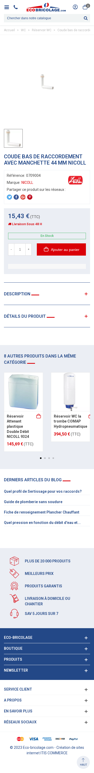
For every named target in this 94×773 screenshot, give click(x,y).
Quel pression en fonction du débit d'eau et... (42, 523)
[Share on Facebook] (16, 197)
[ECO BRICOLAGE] (46, 7)
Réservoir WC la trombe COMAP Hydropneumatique (70, 421)
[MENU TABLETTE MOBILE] (8, 7)
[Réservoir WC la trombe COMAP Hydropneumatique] (70, 392)
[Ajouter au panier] (39, 416)
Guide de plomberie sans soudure (33, 502)
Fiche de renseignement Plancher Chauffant (41, 512)
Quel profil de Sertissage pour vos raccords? (43, 491)
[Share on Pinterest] (29, 197)
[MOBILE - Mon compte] (75, 7)
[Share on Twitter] (9, 197)
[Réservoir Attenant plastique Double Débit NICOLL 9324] (23, 392)
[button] (41, 458)
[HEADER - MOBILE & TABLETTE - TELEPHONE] (17, 7)
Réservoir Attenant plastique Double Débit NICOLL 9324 (18, 426)
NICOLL (27, 182)
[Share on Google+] (23, 197)
